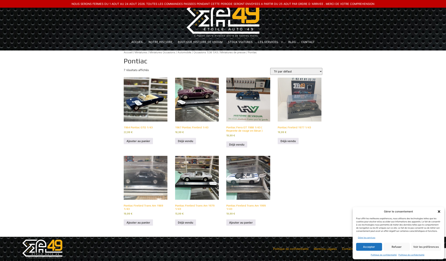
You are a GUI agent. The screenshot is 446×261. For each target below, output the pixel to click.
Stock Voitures (240, 42)
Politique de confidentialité (384, 255)
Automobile (184, 52)
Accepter (369, 246)
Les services (268, 42)
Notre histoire (161, 42)
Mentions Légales (325, 249)
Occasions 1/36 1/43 (206, 52)
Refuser (397, 246)
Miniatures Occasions (162, 52)
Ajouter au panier (138, 141)
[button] (439, 211)
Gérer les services (366, 237)
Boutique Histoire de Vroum (200, 42)
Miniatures (141, 52)
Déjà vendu (185, 141)
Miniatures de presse (233, 52)
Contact (308, 42)
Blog (292, 42)
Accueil (137, 42)
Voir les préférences (426, 246)
